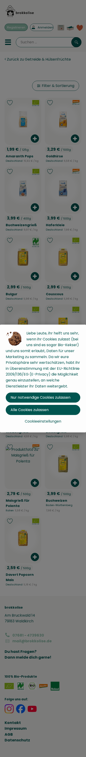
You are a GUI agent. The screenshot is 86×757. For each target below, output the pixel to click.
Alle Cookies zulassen (30, 409)
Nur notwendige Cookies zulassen (40, 397)
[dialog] (43, 378)
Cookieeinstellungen (43, 421)
